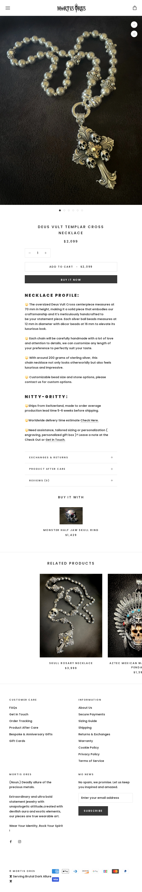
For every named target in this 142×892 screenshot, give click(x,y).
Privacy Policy (89, 754)
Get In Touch (18, 714)
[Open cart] (134, 8)
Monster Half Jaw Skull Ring (71, 530)
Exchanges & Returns (48, 457)
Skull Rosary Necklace (71, 663)
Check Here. (89, 420)
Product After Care (47, 469)
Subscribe (93, 811)
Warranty (85, 741)
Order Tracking (20, 721)
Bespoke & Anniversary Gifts (31, 734)
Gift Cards (17, 741)
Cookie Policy (88, 747)
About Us (85, 708)
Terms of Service (91, 761)
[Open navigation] (8, 7)
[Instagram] (19, 841)
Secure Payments (91, 714)
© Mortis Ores (22, 871)
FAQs (13, 708)
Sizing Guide (87, 721)
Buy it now (71, 280)
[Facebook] (10, 841)
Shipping (85, 728)
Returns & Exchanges (94, 734)
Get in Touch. (55, 440)
